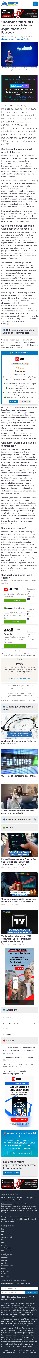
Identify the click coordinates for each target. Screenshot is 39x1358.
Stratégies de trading (11, 1021)
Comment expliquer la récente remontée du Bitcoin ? (20, 684)
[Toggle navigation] (35, 4)
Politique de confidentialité (26, 1350)
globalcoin (5, 39)
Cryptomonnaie (6, 1235)
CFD (21, 1140)
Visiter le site (15, 598)
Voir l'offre (13, 399)
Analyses (4, 1258)
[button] (35, 817)
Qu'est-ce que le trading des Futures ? (18, 774)
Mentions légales (9, 1350)
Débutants (7, 1015)
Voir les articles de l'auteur (20, 676)
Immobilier (5, 1274)
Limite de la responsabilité (25, 1348)
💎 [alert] (19, 88)
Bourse (16, 1140)
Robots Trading (6, 1248)
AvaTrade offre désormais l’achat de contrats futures (18, 740)
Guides (6, 1027)
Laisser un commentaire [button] (18, 817)
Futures (4, 1243)
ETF (25, 1140)
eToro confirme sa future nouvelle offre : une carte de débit (17, 809)
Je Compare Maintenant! (20, 1151)
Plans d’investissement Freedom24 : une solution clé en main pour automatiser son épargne (19, 1048)
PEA (2, 1240)
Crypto (32, 1140)
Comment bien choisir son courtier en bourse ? (18, 1056)
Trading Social (6, 1246)
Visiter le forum (12, 1170)
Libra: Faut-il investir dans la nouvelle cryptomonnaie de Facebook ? (19, 692)
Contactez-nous (9, 1348)
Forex (3, 1229)
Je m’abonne (30, 1290)
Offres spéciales (7, 1263)
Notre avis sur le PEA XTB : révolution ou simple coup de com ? (19, 1063)
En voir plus (19, 649)
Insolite (4, 1272)
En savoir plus (25, 399)
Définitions (7, 1032)
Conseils (4, 1266)
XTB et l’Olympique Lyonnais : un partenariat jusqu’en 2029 (16, 1070)
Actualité (4, 1261)
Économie (4, 1255)
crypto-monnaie (17, 39)
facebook (27, 39)
